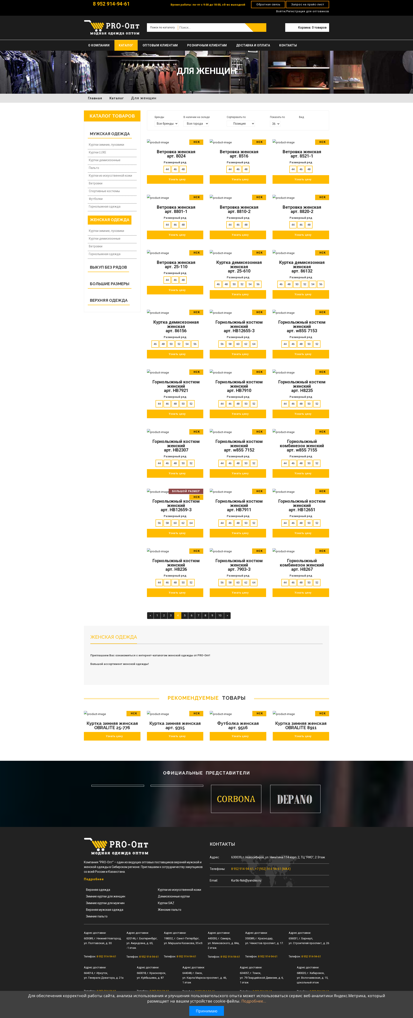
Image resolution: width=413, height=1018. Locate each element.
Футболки (96, 199)
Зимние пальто (97, 916)
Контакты (288, 45)
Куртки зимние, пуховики (106, 144)
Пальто (94, 168)
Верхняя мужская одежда (104, 909)
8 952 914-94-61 (111, 4)
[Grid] (300, 123)
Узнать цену (114, 736)
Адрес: (214, 857)
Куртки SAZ (166, 903)
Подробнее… (253, 1001)
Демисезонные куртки (174, 896)
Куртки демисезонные (104, 160)
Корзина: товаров (312, 27)
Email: (214, 880)
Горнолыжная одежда (104, 206)
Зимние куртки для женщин (105, 896)
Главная (95, 98)
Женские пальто (169, 909)
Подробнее (94, 879)
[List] (306, 123)
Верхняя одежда (98, 889)
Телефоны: (217, 869)
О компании (98, 45)
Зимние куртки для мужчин (105, 903)
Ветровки (95, 183)
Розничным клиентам (207, 45)
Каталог (126, 45)
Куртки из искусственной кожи (110, 175)
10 (219, 615)
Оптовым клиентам (160, 45)
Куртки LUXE (97, 152)
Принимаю (206, 1010)
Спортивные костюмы (104, 191)
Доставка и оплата (253, 45)
